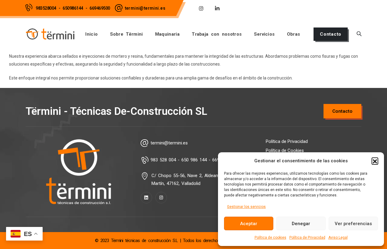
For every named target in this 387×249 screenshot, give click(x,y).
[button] (375, 161)
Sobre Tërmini (126, 34)
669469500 (99, 8)
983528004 (46, 8)
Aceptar (248, 223)
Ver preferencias (353, 223)
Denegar (301, 223)
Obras (293, 34)
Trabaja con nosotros (217, 34)
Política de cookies (270, 237)
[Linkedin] (146, 197)
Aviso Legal (338, 237)
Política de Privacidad (307, 237)
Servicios (264, 34)
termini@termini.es (145, 8)
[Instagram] (201, 8)
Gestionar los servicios (246, 207)
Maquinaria (167, 34)
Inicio (91, 34)
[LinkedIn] (217, 8)
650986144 (73, 8)
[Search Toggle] (359, 34)
